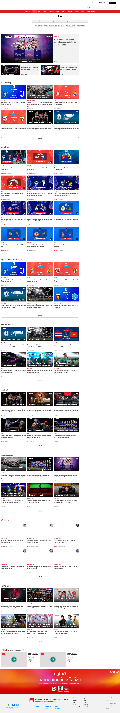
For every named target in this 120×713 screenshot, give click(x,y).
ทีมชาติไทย (56, 126)
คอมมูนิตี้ (86, 707)
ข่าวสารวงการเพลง (54, 11)
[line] (9, 705)
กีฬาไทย (80, 21)
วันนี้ (5, 7)
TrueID (8, 3)
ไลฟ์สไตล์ (5, 586)
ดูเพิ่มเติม (40, 139)
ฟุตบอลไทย (62, 21)
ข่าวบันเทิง (45, 11)
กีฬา (34, 11)
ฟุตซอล (29, 303)
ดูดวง (82, 11)
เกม (23, 7)
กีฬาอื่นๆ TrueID (31, 100)
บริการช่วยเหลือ (109, 706)
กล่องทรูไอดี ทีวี (99, 3)
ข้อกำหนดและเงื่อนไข (110, 700)
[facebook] (13, 705)
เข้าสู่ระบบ (112, 3)
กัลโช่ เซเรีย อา (4, 100)
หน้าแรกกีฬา (35, 21)
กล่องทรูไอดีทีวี (76, 707)
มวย (28, 126)
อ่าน (19, 7)
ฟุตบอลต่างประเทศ (71, 21)
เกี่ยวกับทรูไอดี (109, 698)
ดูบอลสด (55, 21)
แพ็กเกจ (86, 705)
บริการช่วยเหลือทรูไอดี (78, 709)
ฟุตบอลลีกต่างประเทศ (46, 21)
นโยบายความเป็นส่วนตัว (111, 703)
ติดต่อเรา (107, 708)
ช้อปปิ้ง (74, 705)
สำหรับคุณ (27, 11)
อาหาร (63, 11)
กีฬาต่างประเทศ (7, 455)
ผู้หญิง (76, 11)
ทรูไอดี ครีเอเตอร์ (91, 11)
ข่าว (39, 11)
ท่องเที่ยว (70, 11)
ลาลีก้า (55, 100)
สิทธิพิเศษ (14, 7)
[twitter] (17, 705)
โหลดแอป (91, 3)
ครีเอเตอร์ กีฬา (4, 538)
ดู (84, 698)
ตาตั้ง (27, 7)
